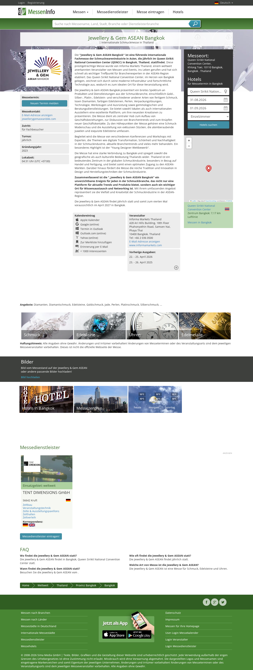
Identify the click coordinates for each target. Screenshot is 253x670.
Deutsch (225, 2)
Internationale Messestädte (38, 633)
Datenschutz (173, 613)
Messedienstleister (112, 11)
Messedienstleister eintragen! (40, 536)
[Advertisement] (126, 290)
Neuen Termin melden (44, 103)
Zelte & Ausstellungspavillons (41, 511)
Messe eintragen (150, 11)
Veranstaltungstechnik (37, 508)
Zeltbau (27, 505)
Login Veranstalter (176, 639)
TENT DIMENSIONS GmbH (46, 492)
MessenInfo (36, 11)
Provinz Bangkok (86, 585)
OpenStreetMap (211, 201)
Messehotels (28, 646)
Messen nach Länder (34, 619)
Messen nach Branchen (35, 613)
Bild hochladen (30, 377)
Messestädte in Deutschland (38, 626)
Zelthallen (29, 514)
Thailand (62, 585)
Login (21, 2)
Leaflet (194, 201)
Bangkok (109, 585)
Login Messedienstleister (180, 646)
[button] (208, 168)
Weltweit (43, 585)
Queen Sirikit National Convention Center (201, 207)
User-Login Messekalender (181, 633)
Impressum (172, 619)
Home (25, 585)
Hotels (178, 11)
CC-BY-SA (229, 201)
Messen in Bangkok (200, 222)
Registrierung (36, 2)
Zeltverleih (29, 517)
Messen (79, 11)
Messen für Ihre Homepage (182, 626)
